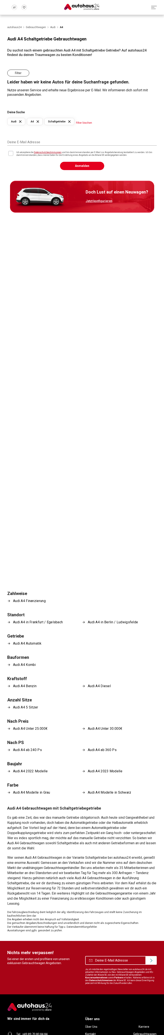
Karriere (144, 1026)
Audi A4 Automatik (27, 643)
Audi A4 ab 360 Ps (102, 750)
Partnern (118, 977)
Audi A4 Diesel (99, 686)
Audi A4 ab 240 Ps (27, 750)
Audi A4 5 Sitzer (25, 707)
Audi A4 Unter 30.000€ (105, 729)
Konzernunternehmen (96, 977)
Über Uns (91, 1026)
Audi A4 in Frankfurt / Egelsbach (38, 622)
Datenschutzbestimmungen (48, 152)
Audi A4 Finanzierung (29, 601)
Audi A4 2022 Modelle (30, 771)
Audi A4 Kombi (24, 665)
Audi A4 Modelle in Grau (31, 792)
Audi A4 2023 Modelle (105, 771)
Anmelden (82, 166)
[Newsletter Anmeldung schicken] (151, 960)
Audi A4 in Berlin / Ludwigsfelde (113, 622)
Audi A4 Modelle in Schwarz (109, 792)
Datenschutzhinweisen (101, 980)
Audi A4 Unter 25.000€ (30, 729)
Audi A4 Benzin (25, 686)
